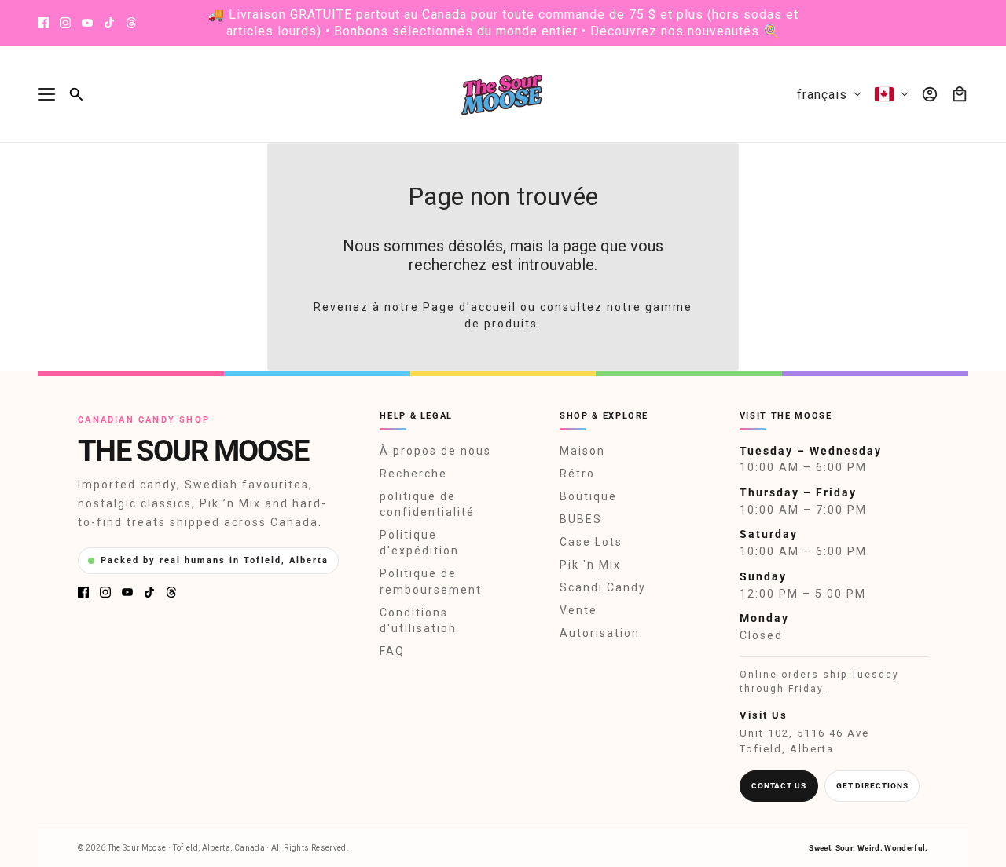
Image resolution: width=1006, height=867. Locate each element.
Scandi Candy (603, 587)
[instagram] (65, 22)
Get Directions (872, 785)
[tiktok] (109, 22)
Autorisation (600, 633)
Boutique (588, 496)
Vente (578, 610)
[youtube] (87, 22)
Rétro (577, 473)
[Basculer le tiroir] (46, 94)
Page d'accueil (469, 307)
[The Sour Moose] (503, 94)
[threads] (131, 22)
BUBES (581, 519)
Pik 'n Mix (590, 564)
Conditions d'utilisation (418, 620)
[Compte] (929, 94)
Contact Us (778, 785)
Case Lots (591, 542)
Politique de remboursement (431, 581)
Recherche (413, 473)
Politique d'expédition (419, 543)
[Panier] (959, 94)
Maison (582, 450)
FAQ (392, 651)
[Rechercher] (76, 94)
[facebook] (43, 22)
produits (511, 323)
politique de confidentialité (427, 504)
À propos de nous (435, 450)
